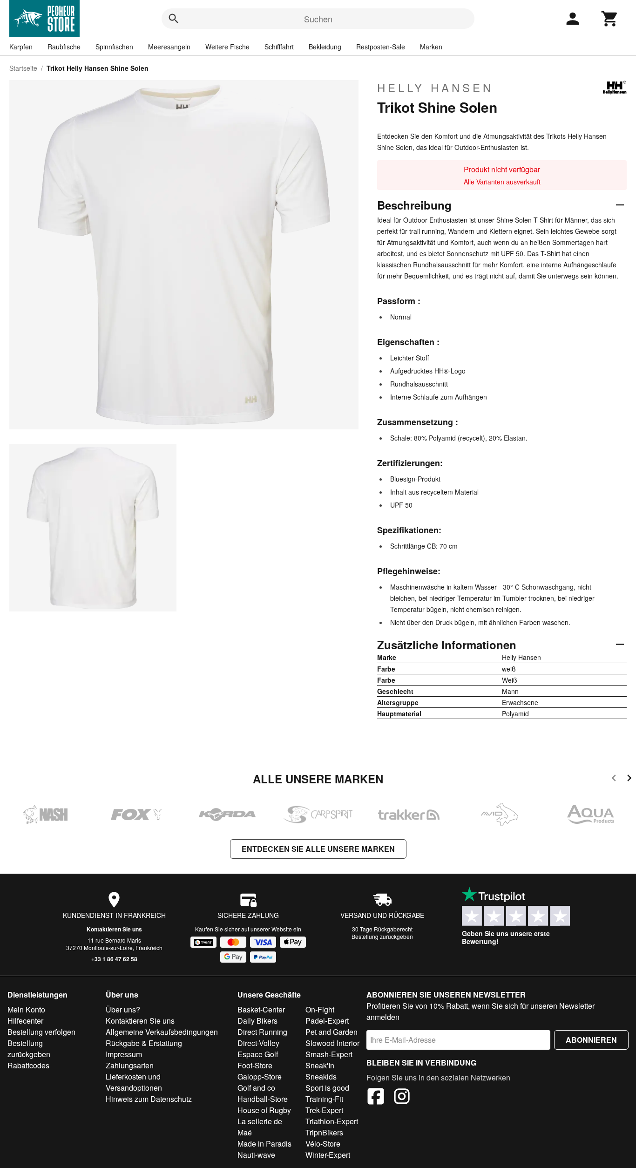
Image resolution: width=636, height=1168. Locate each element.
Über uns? (123, 1009)
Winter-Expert (327, 1154)
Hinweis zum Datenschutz (149, 1098)
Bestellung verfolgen (41, 1031)
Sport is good (327, 1087)
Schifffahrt (279, 46)
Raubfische (64, 46)
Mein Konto (26, 1009)
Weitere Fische (227, 46)
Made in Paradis (264, 1143)
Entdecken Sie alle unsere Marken (318, 848)
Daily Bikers (257, 1020)
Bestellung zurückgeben (382, 936)
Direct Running (262, 1031)
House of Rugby (264, 1110)
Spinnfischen (114, 46)
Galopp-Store (259, 1076)
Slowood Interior (332, 1043)
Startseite (23, 68)
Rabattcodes (28, 1065)
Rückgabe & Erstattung (144, 1043)
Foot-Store (254, 1065)
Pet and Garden (331, 1031)
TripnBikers (324, 1132)
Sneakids (321, 1076)
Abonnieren (591, 1039)
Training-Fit (324, 1098)
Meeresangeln (169, 46)
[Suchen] (173, 18)
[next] (629, 779)
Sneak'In (319, 1065)
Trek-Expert (324, 1110)
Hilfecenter (25, 1020)
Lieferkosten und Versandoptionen (134, 1082)
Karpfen (21, 46)
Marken (431, 46)
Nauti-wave (256, 1154)
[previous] (614, 779)
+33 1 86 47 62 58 (114, 959)
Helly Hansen (435, 87)
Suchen (318, 19)
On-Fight (319, 1009)
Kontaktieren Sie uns (114, 929)
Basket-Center (261, 1009)
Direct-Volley (258, 1043)
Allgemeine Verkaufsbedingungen (162, 1031)
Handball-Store (262, 1098)
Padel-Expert (327, 1020)
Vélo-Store (322, 1143)
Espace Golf (257, 1054)
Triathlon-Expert (331, 1121)
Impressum (124, 1054)
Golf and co (256, 1087)
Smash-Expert (328, 1054)
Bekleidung (325, 46)
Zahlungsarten (130, 1065)
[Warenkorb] (610, 18)
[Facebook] (375, 1097)
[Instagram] (401, 1097)
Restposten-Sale (380, 46)
